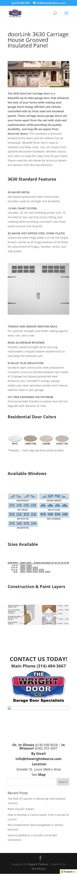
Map (41, 774)
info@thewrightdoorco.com (38, 758)
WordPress (39, 868)
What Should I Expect (21, 809)
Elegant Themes (38, 864)
